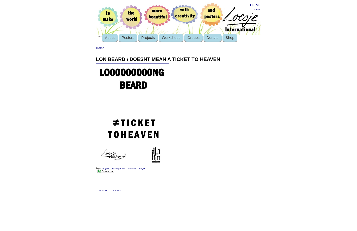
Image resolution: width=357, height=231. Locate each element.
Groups (193, 38)
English (105, 168)
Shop (230, 38)
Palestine (132, 168)
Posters (128, 38)
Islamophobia (118, 168)
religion (142, 168)
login (99, 36)
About (110, 38)
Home (100, 48)
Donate (213, 38)
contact (257, 9)
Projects (148, 38)
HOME (255, 5)
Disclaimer (102, 190)
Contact (117, 190)
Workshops (171, 38)
